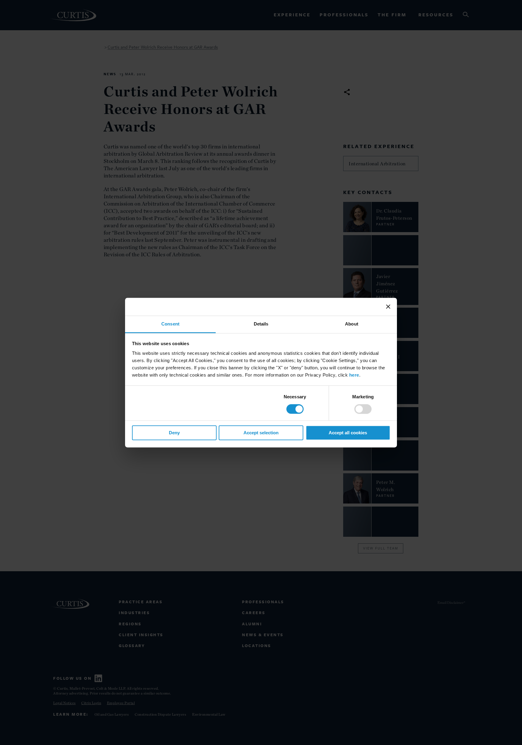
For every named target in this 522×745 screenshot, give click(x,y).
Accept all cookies (348, 433)
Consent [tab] (170, 323)
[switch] (363, 409)
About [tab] (351, 323)
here (354, 374)
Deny (174, 433)
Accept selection (261, 433)
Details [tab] (261, 323)
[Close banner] (388, 306)
